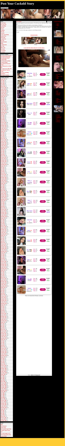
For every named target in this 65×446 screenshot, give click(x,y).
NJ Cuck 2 (58, 114)
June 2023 (3, 134)
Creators (58, 120)
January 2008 (3, 401)
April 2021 (3, 171)
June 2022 (3, 151)
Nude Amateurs (4, 426)
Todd (57, 77)
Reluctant (58, 93)
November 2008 (4, 387)
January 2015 (3, 280)
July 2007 (3, 410)
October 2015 (3, 267)
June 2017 (3, 238)
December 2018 (4, 212)
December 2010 (4, 351)
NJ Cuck (58, 115)
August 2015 (3, 270)
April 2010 (3, 362)
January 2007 (3, 419)
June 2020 (3, 186)
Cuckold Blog (3, 25)
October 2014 (3, 284)
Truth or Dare (3, 427)
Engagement (58, 117)
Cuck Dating (3, 50)
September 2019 (4, 199)
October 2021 (3, 163)
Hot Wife (2, 40)
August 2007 (3, 409)
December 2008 (4, 385)
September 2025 (4, 95)
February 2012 (3, 330)
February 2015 (3, 278)
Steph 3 (57, 25)
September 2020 (4, 181)
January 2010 (3, 367)
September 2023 (4, 129)
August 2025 (3, 96)
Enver (57, 90)
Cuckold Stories (4, 44)
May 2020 (3, 187)
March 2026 (3, 86)
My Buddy (58, 74)
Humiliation (58, 99)
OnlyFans (58, 119)
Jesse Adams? (18, 21)
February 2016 (3, 261)
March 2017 (3, 242)
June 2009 (3, 377)
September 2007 (4, 407)
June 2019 (3, 203)
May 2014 (3, 291)
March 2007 (3, 416)
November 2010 (4, 352)
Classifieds (3, 30)
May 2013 (3, 309)
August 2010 (3, 356)
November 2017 (4, 231)
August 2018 (3, 218)
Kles (57, 91)
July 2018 (3, 219)
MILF (2, 424)
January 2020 (3, 193)
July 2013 (3, 306)
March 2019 (3, 207)
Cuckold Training (4, 62)
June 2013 (3, 307)
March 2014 (3, 294)
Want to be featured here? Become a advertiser (34, 295)
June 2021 (3, 168)
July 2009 (3, 375)
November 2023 (4, 126)
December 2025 (4, 90)
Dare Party (3, 49)
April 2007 (3, 414)
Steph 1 (57, 23)
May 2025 (3, 100)
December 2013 (4, 299)
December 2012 (4, 316)
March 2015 (3, 277)
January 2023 (3, 141)
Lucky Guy (58, 92)
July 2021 (3, 167)
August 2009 (3, 374)
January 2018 (3, 228)
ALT (1, 431)
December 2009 (4, 368)
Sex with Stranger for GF (5, 433)
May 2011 (3, 343)
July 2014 (3, 288)
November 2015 (4, 265)
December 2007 (4, 403)
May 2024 (3, 118)
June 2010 (3, 359)
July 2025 (3, 97)
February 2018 (3, 226)
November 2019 (4, 196)
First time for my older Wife (6, 68)
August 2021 (3, 165)
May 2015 (3, 274)
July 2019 (3, 202)
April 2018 (3, 223)
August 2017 (3, 235)
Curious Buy (58, 101)
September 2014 (4, 286)
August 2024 (3, 113)
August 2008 (3, 391)
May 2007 (3, 413)
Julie (57, 39)
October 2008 (3, 388)
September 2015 (4, 268)
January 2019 (3, 210)
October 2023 (3, 128)
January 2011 (3, 349)
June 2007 (3, 411)
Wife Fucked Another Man (6, 434)
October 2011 (3, 336)
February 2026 (3, 87)
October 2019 (3, 197)
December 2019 (4, 194)
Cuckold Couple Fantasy (5, 430)
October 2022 (3, 145)
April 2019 (3, 206)
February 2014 (3, 296)
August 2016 (3, 252)
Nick (57, 42)
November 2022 (4, 144)
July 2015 (3, 271)
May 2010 (3, 361)
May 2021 (3, 170)
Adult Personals (4, 41)
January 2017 (3, 245)
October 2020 (3, 180)
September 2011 (4, 338)
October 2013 (3, 301)
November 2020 (4, 178)
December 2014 (4, 281)
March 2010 (3, 364)
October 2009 (3, 371)
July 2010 (3, 358)
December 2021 (4, 160)
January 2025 (3, 106)
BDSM (2, 43)
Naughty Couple (59, 76)
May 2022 (3, 152)
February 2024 (3, 122)
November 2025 (4, 92)
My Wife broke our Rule (5, 60)
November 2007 (4, 404)
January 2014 (3, 297)
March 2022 (3, 155)
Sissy (57, 100)
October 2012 (3, 319)
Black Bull (58, 55)
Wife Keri (2, 27)
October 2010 (3, 354)
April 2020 (3, 189)
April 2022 (3, 154)
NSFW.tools (3, 37)
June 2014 (3, 290)
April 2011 (3, 345)
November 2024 (4, 109)
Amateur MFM (3, 436)
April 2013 (3, 310)
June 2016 (3, 255)
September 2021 (4, 164)
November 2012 (4, 317)
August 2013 (3, 304)
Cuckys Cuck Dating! (5, 34)
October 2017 (3, 232)
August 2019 (3, 200)
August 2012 (3, 322)
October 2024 (3, 110)
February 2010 (3, 365)
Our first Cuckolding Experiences (5, 73)
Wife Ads (2, 31)
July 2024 (3, 115)
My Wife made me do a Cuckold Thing (5, 59)
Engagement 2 (59, 116)
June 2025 (3, 99)
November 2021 (4, 161)
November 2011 (4, 335)
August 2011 (3, 339)
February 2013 (3, 313)
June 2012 (3, 325)
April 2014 (3, 293)
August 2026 (3, 79)
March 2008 (3, 398)
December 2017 (4, 229)
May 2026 (3, 83)
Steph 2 (57, 24)
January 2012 (3, 332)
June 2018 (3, 220)
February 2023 (3, 139)
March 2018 (3, 225)
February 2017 (3, 244)
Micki (57, 56)
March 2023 (3, 138)
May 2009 (3, 378)
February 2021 (3, 174)
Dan (57, 75)
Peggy (57, 78)
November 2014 (4, 283)
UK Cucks (58, 121)
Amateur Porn (3, 36)
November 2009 (4, 369)
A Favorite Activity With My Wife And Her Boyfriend (6, 57)
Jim (57, 27)
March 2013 (3, 312)
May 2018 (3, 222)
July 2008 (3, 393)
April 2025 (3, 102)
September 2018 (4, 216)
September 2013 (4, 303)
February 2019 (3, 209)
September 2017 (4, 233)
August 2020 (3, 183)
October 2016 (3, 249)
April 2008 (3, 397)
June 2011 (3, 342)
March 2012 (3, 329)
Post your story (3, 24)
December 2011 (4, 333)
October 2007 (3, 406)
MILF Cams (3, 47)
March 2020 (3, 190)
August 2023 (3, 131)
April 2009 (3, 380)
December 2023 (4, 125)
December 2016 (4, 246)
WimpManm (58, 41)
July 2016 (3, 254)
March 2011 (3, 346)
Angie (57, 98)
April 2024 (3, 119)
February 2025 (3, 105)
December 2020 (4, 177)
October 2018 (3, 215)
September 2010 (4, 355)
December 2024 (4, 108)
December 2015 (4, 264)
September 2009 (4, 372)
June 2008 (3, 394)
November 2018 (4, 213)
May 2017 (3, 239)
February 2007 (3, 417)
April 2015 (3, 275)
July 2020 (3, 184)
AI (56, 118)
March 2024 (3, 121)
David (57, 40)
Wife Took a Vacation (5, 75)
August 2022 (3, 148)
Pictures (2, 28)
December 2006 (4, 420)
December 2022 (4, 142)
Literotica (2, 33)
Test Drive (58, 94)
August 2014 (3, 287)
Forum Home (3, 23)
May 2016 (3, 257)
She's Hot (2, 46)
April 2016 (3, 258)
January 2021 (3, 176)
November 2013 (4, 300)
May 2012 (3, 326)
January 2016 (3, 262)
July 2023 (3, 132)
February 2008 (3, 400)
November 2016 (4, 248)
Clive (57, 102)
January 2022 (3, 158)
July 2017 (3, 236)
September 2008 (4, 390)
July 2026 (3, 80)
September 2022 (4, 147)
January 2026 (3, 89)
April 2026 (3, 84)
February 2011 (3, 348)
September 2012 (4, 320)
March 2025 (3, 103)
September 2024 (4, 112)
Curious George (59, 43)
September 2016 (4, 251)
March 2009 (3, 381)
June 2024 (3, 116)
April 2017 (3, 241)
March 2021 (3, 173)
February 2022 (3, 157)
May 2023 (3, 135)
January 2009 (3, 384)
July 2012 (3, 323)
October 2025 (3, 93)
